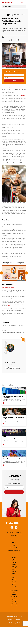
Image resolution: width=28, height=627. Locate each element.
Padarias (14, 599)
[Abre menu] (25, 2)
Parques (14, 584)
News (14, 552)
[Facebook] (14, 40)
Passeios (14, 586)
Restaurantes (14, 603)
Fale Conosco (14, 547)
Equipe (14, 542)
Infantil (14, 581)
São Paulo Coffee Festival (9, 88)
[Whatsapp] (11, 40)
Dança (14, 564)
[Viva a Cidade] (7, 2)
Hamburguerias (14, 598)
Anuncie (14, 545)
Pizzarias (14, 601)
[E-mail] (16, 40)
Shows (14, 573)
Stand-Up (14, 569)
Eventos (14, 579)
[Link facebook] (16, 527)
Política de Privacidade (14, 619)
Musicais (14, 568)
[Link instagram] (11, 527)
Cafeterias (14, 594)
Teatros (14, 571)
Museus (14, 583)
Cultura (14, 559)
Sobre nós (14, 540)
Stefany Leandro (10, 37)
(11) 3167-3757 (14, 535)
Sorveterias (14, 605)
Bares (14, 592)
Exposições (14, 566)
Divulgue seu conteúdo (14, 550)
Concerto (14, 562)
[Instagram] (18, 40)
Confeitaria (14, 596)
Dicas (8, 14)
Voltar (3, 14)
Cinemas (14, 561)
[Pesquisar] (22, 3)
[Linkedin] (9, 40)
